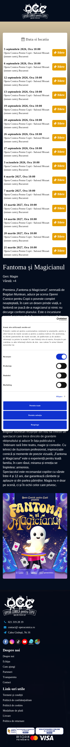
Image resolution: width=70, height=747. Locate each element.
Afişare (59, 396)
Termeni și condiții (13, 695)
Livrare (7, 715)
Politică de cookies (13, 705)
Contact (7, 682)
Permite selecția (35, 415)
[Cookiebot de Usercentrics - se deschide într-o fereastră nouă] (51, 319)
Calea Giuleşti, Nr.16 (18, 632)
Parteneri (7, 672)
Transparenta (9, 677)
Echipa (6, 661)
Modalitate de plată (13, 710)
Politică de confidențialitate (17, 700)
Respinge (35, 425)
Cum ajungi (9, 666)
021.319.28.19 (15, 622)
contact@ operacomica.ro (21, 627)
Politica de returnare (13, 721)
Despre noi (8, 656)
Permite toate (35, 406)
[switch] (61, 366)
